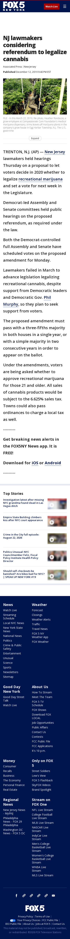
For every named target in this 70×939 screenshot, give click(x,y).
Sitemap (8, 677)
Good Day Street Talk (13, 698)
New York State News (13, 629)
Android (53, 462)
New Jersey (30, 66)
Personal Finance (14, 785)
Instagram (24, 895)
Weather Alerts (41, 619)
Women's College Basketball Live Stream (43, 859)
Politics (7, 640)
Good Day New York (11, 689)
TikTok (31, 895)
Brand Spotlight (41, 789)
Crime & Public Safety (12, 647)
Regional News (10, 802)
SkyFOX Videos (41, 785)
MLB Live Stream (43, 823)
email (53, 895)
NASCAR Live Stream (40, 829)
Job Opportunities (43, 722)
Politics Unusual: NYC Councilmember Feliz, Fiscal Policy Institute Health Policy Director (20, 556)
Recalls (7, 771)
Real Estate (10, 789)
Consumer (9, 766)
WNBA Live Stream (39, 868)
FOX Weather (40, 642)
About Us (40, 686)
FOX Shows (39, 710)
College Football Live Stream (42, 816)
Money (9, 760)
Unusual (8, 658)
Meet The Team (42, 697)
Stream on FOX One (41, 802)
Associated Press (12, 66)
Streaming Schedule (9, 616)
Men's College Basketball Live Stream (41, 847)
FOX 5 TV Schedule (38, 703)
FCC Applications (42, 746)
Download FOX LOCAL (41, 716)
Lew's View (39, 775)
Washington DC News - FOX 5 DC (14, 831)
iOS (35, 462)
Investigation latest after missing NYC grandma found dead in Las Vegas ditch (23, 502)
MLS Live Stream (42, 875)
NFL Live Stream (42, 810)
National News (12, 636)
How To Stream (42, 692)
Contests (37, 737)
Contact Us (39, 732)
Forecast (37, 610)
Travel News (40, 629)
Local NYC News (13, 623)
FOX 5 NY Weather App (40, 635)
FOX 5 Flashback (42, 780)
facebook (16, 895)
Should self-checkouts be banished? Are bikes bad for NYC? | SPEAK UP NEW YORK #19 (24, 574)
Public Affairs (40, 727)
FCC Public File (41, 741)
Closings (37, 615)
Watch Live (52, 6)
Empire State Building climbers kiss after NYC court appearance (23, 518)
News (8, 604)
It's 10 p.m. (39, 751)
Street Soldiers (41, 771)
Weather (39, 604)
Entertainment (12, 653)
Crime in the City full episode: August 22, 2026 (21, 536)
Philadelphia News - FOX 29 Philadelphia (12, 821)
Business (8, 775)
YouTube (39, 895)
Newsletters (10, 672)
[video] (57, 503)
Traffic (36, 624)
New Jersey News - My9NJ (14, 811)
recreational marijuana (40, 179)
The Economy (12, 780)
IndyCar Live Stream (39, 837)
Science (8, 663)
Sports (7, 667)
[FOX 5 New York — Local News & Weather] (14, 6)
